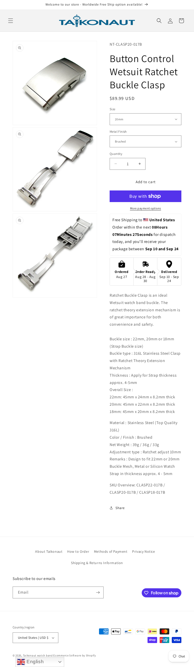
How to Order (78, 551)
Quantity (116, 154)
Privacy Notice (143, 551)
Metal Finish (118, 131)
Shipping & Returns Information (97, 563)
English (34, 661)
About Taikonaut (48, 551)
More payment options (145, 208)
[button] (10, 20)
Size (112, 109)
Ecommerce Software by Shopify (74, 655)
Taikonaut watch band (38, 655)
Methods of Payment (111, 551)
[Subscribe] (97, 592)
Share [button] (120, 508)
